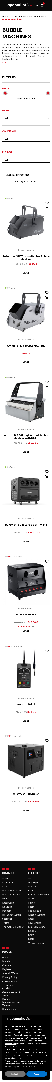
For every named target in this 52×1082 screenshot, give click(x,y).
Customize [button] (15, 1074)
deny (29, 1052)
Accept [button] (36, 1074)
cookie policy (11, 1044)
